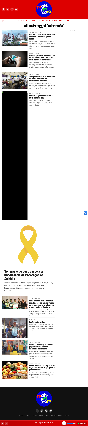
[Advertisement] (72, 42)
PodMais (61, 21)
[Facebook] (2, 423)
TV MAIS (68, 21)
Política (41, 21)
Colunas (54, 21)
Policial (28, 21)
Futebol (34, 21)
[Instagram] (6, 423)
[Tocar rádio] (64, 423)
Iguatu (48, 21)
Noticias (20, 21)
